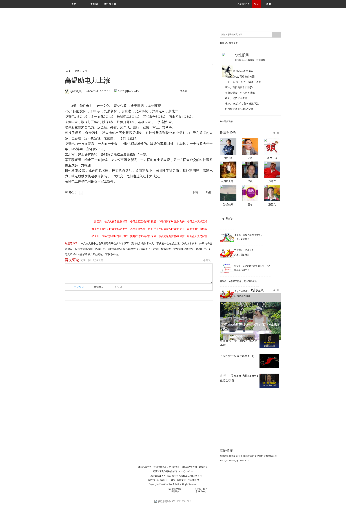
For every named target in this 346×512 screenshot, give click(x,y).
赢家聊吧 (258, 456)
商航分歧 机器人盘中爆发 (239, 71)
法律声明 (192, 467)
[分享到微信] (201, 91)
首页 (73, 4)
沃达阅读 (233, 456)
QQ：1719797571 (242, 460)
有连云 (250, 456)
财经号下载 (110, 4)
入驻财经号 (243, 4)
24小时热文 (227, 219)
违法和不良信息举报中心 (200, 490)
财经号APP (132, 91)
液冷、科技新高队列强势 (239, 87)
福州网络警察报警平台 (174, 490)
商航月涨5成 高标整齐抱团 (240, 76)
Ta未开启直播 (226, 121)
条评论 (206, 260)
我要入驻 (224, 43)
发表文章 (233, 43)
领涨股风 (76, 91)
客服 (268, 4)
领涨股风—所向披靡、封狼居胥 (250, 60)
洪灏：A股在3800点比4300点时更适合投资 (240, 378)
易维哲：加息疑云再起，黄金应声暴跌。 (239, 281)
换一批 (276, 133)
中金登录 (79, 287)
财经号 (75, 40)
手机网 (94, 4)
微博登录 (99, 287)
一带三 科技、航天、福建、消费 (243, 82)
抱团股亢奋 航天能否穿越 (239, 109)
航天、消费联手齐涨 (236, 98)
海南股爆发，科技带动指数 (240, 92)
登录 (256, 4)
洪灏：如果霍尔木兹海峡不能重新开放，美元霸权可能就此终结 (238, 341)
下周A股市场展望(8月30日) (237, 356)
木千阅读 (242, 456)
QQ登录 (118, 287)
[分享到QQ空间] (209, 91)
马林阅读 (224, 456)
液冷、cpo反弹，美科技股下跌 (242, 103)
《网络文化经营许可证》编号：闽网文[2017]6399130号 (173, 480)
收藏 (195, 192)
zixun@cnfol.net (186, 471)
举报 (208, 192)
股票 (76, 71)
